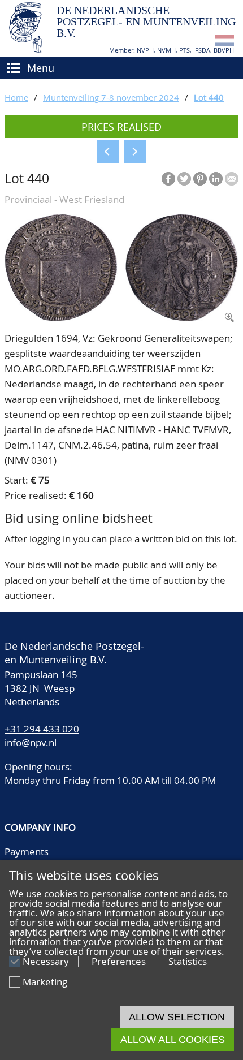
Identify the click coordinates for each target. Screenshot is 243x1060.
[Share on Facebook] (168, 179)
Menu (40, 68)
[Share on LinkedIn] (216, 179)
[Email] (231, 179)
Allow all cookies (172, 1039)
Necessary (46, 961)
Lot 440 (209, 97)
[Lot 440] (121, 318)
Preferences (119, 961)
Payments (27, 851)
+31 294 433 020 (42, 728)
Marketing (45, 981)
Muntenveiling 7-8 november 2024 (111, 97)
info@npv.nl (31, 742)
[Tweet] (184, 179)
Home (16, 97)
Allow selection (177, 1017)
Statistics (187, 961)
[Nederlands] (224, 42)
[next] (135, 151)
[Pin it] (200, 179)
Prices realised (121, 126)
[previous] (108, 151)
